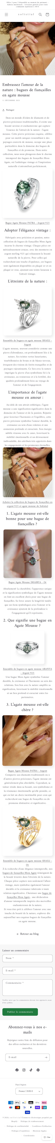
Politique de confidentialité (18, 1126)
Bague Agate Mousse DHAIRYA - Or (27, 582)
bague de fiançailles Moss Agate (29, 895)
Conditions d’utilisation (41, 1126)
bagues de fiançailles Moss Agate (20, 873)
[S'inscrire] (46, 1057)
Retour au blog (29, 934)
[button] (6, 14)
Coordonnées (29, 1135)
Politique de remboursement (32, 1121)
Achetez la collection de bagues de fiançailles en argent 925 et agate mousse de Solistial (27, 504)
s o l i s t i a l (15, 1117)
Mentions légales (40, 1131)
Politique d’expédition (21, 1131)
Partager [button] (10, 110)
